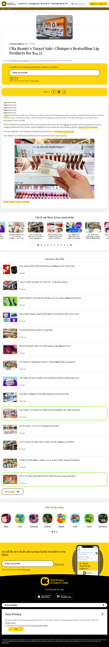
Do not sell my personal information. (34, 625)
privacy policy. (10, 623)
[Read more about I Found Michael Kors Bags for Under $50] (9, 333)
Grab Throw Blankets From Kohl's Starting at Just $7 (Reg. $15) (44, 394)
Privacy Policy (35, 81)
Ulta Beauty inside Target (64, 131)
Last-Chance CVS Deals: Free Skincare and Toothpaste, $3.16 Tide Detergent (49, 410)
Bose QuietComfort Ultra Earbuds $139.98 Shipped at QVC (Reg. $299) (47, 266)
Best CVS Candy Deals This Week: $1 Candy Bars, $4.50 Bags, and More (47, 476)
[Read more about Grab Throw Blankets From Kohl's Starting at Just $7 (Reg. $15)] (9, 397)
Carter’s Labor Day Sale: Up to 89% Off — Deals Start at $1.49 (43, 282)
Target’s (6, 115)
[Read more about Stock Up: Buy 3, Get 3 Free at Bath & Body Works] (9, 429)
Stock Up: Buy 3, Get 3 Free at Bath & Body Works (39, 426)
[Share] (64, 92)
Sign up (66, 125)
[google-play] (64, 596)
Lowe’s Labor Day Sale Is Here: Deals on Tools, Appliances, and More (46, 442)
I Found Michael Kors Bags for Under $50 (36, 330)
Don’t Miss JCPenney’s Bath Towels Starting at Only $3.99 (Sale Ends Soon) (49, 378)
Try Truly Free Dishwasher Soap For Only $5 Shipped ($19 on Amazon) (47, 362)
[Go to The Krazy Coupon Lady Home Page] (9, 4)
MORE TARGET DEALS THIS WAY (16, 202)
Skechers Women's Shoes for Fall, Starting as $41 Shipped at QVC (45, 346)
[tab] (52, 531)
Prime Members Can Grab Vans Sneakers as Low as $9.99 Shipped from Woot (50, 298)
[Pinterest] (59, 92)
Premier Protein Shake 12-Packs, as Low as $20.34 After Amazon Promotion (49, 460)
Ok (16, 629)
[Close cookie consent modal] (102, 614)
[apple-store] (45, 596)
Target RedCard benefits (88, 127)
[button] (103, 605)
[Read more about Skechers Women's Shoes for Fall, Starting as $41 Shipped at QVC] (9, 349)
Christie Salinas (16, 44)
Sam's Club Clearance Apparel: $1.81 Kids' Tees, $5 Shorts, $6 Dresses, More (49, 314)
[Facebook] (54, 92)
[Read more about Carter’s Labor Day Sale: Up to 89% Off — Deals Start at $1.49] (9, 285)
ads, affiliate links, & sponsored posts (20, 60)
